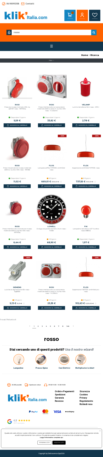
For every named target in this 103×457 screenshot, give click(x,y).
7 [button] (58, 326)
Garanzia (59, 398)
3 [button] (42, 326)
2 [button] (38, 326)
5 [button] (50, 326)
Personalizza (44, 442)
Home (84, 55)
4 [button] (46, 326)
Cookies (84, 394)
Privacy (83, 398)
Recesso (59, 401)
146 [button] (67, 326)
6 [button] (54, 326)
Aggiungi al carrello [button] (18, 125)
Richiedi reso (86, 404)
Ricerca (94, 55)
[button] (9, 32)
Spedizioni (60, 394)
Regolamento (86, 401)
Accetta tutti (59, 442)
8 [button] (62, 326)
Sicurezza (85, 391)
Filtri (50, 60)
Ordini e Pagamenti (64, 391)
